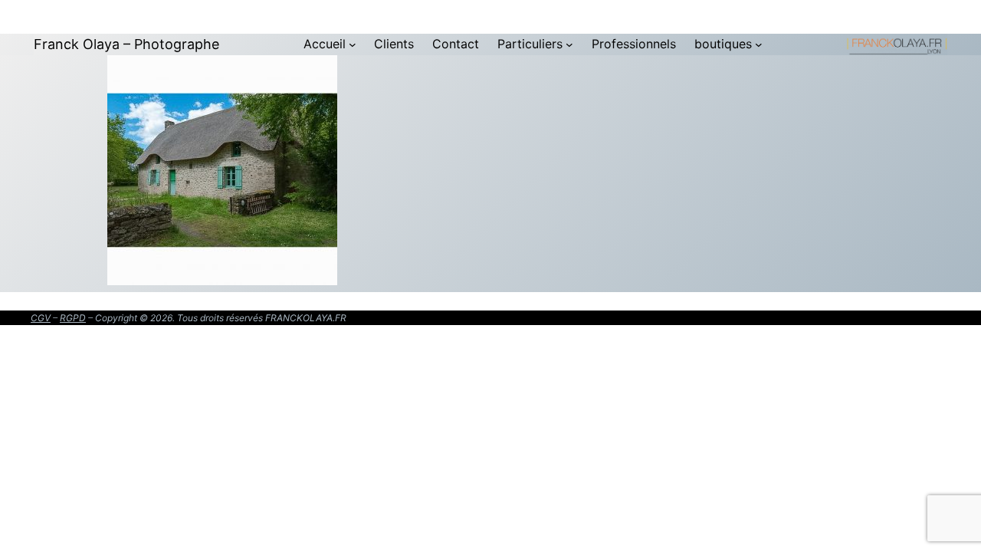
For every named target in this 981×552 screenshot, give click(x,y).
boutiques (723, 43)
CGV (41, 318)
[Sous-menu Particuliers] (569, 44)
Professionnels (634, 43)
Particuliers (530, 43)
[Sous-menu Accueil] (352, 44)
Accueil (324, 43)
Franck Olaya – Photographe (126, 44)
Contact (455, 43)
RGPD (73, 318)
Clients (394, 43)
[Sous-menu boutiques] (759, 44)
